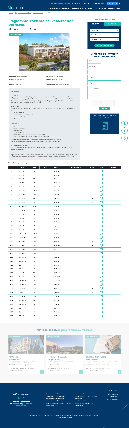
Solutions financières (82, 8)
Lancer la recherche (104, 45)
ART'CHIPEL (13, 357)
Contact (85, 3)
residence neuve (38, 13)
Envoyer (104, 108)
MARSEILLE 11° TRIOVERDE (96, 357)
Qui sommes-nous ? (98, 3)
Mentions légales (80, 401)
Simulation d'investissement (107, 8)
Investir (95, 24)
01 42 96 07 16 (112, 3)
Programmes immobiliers (60, 3)
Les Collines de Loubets (57, 357)
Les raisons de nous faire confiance (87, 394)
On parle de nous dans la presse (86, 396)
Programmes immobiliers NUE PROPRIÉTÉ (59, 403)
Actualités (76, 3)
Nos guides (50, 406)
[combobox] (96, 30)
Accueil (11, 13)
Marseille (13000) (15, 359)
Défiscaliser (113, 24)
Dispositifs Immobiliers (58, 8)
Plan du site (79, 406)
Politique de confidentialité (84, 403)
